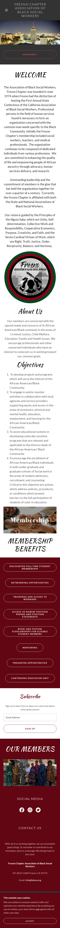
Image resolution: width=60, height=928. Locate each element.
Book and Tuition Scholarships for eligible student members (30, 631)
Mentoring (30, 647)
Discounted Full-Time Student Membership (30, 567)
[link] (30, 10)
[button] (6, 10)
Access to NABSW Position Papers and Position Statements (30, 614)
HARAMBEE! (30, 54)
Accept (30, 921)
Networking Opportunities (30, 582)
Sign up (30, 728)
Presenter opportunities (30, 663)
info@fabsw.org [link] (33, 880)
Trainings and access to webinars (30, 598)
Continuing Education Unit (30, 678)
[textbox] (30, 717)
